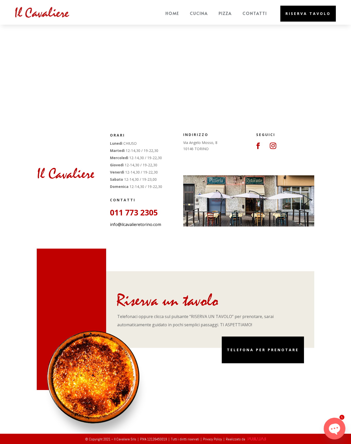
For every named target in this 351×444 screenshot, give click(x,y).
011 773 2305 (134, 212)
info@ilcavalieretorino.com (135, 224)
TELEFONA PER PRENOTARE (263, 349)
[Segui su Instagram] (272, 146)
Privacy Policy (212, 439)
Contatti (255, 13)
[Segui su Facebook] (258, 146)
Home (172, 13)
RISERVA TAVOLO (308, 13)
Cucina (199, 13)
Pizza (225, 13)
